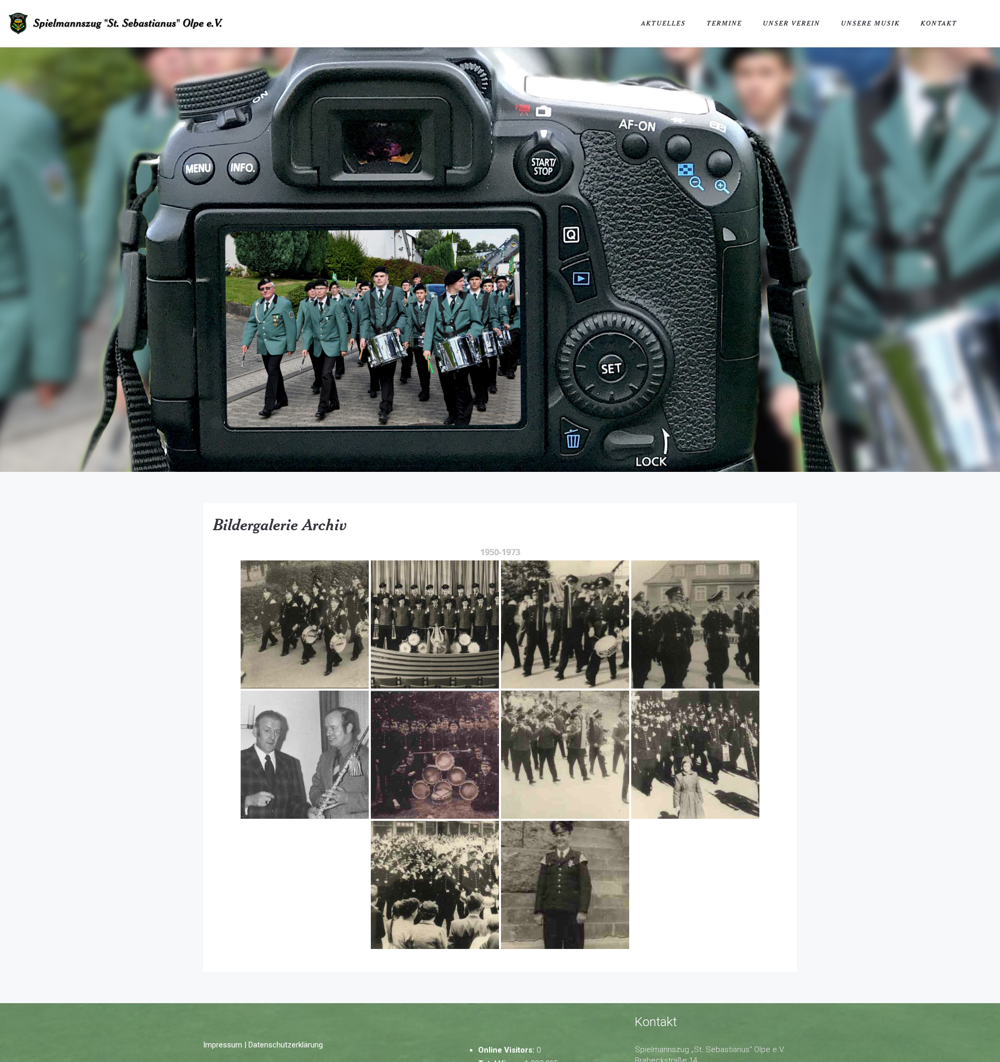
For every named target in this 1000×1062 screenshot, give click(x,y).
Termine (724, 23)
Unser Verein (791, 23)
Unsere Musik (870, 23)
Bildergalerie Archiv (280, 524)
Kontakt (939, 23)
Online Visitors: (507, 1050)
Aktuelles (663, 23)
